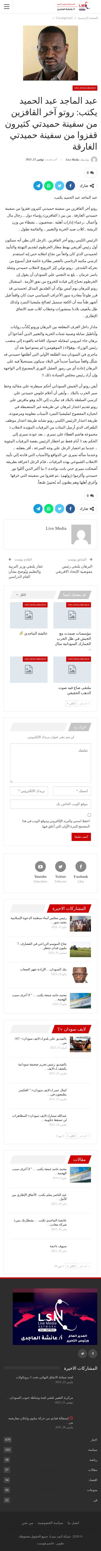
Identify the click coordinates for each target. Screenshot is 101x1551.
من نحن (27, 1523)
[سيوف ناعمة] (80, 1252)
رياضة (93, 1460)
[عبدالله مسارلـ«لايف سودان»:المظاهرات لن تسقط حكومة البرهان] (80, 1121)
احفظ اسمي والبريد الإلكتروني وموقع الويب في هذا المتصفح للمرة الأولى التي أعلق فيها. (56, 823)
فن (95, 1500)
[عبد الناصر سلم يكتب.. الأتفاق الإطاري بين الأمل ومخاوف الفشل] (80, 1200)
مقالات (92, 1470)
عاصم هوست (46, 1543)
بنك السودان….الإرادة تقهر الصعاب (43, 969)
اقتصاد (93, 1480)
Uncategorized (85, 88)
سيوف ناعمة (58, 1246)
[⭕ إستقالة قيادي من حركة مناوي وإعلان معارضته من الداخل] (86, 1424)
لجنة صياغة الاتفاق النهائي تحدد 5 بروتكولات (44, 1377)
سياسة (92, 1450)
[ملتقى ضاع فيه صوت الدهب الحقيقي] (72, 670)
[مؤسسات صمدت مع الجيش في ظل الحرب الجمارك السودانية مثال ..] (72, 615)
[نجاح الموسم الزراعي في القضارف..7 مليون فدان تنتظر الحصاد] (80, 949)
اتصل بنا (73, 1523)
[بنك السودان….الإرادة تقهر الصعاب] (80, 975)
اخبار (94, 1439)
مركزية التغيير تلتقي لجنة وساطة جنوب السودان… (40, 1397)
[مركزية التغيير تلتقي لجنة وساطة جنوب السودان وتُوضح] (86, 1403)
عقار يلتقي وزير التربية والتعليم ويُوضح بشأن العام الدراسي (26, 571)
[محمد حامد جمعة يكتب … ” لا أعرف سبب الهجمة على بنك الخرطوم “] (80, 1001)
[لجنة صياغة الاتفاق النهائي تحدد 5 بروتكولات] (86, 1383)
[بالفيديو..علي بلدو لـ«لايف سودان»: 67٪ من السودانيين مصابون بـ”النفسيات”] (80, 1044)
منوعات (92, 1490)
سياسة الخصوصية (50, 1523)
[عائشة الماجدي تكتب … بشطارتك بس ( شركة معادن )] (80, 1226)
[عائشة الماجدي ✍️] (29, 615)
